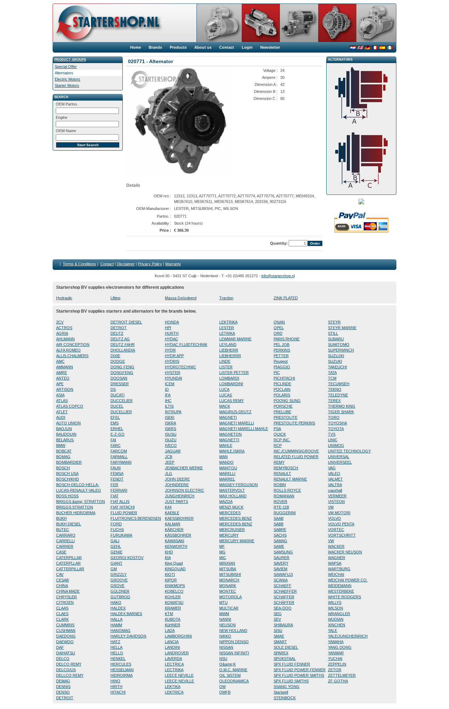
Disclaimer (126, 264)
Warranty (173, 264)
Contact (107, 264)
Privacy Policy (150, 264)
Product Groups (70, 59)
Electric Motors (67, 79)
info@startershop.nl (278, 276)
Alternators (64, 73)
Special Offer (66, 66)
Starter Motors (67, 85)
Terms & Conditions (79, 264)
